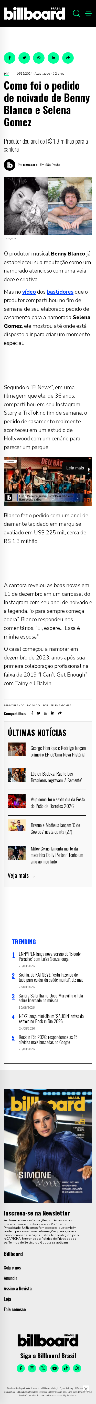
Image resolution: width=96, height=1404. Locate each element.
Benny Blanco (14, 705)
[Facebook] (21, 1368)
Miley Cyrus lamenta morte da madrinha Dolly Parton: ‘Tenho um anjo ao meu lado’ (57, 855)
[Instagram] (32, 1368)
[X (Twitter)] (43, 1368)
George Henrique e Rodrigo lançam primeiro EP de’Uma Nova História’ (58, 751)
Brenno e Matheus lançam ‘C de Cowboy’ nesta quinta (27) (55, 828)
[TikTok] (66, 1368)
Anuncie (10, 1278)
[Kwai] (77, 1368)
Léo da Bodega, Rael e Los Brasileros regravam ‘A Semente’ (56, 777)
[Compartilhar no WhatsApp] (39, 58)
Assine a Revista (18, 1288)
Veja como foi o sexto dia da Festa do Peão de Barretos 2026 (58, 802)
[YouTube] (54, 1368)
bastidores (60, 291)
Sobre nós (12, 1267)
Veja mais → (22, 875)
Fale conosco (15, 1309)
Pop (6, 74)
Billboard (30, 165)
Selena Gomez (60, 705)
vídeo (29, 291)
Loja (7, 1298)
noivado (33, 705)
